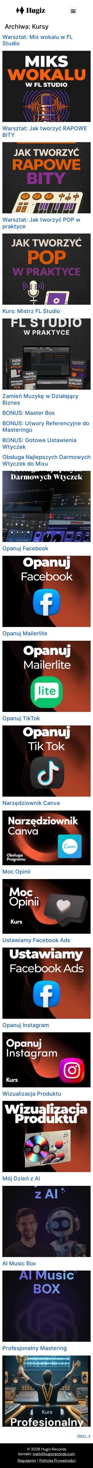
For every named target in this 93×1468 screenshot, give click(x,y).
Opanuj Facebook (25, 548)
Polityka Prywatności (57, 1460)
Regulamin (27, 1460)
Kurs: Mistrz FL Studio (31, 311)
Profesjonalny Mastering (34, 1348)
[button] (73, 11)
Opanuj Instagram (25, 1025)
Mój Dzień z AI (21, 1178)
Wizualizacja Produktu (31, 1093)
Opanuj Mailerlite (24, 633)
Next (84, 1435)
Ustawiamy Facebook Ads (36, 940)
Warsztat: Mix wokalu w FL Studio (37, 40)
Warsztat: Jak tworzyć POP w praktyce (41, 223)
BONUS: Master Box (28, 413)
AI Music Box (19, 1263)
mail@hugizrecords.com (54, 1453)
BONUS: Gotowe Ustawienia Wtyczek (39, 443)
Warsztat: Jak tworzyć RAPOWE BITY (44, 131)
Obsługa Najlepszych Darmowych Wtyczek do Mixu (46, 460)
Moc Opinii (16, 871)
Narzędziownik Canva (31, 803)
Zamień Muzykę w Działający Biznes (40, 399)
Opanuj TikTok (21, 718)
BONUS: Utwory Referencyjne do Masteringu (45, 426)
